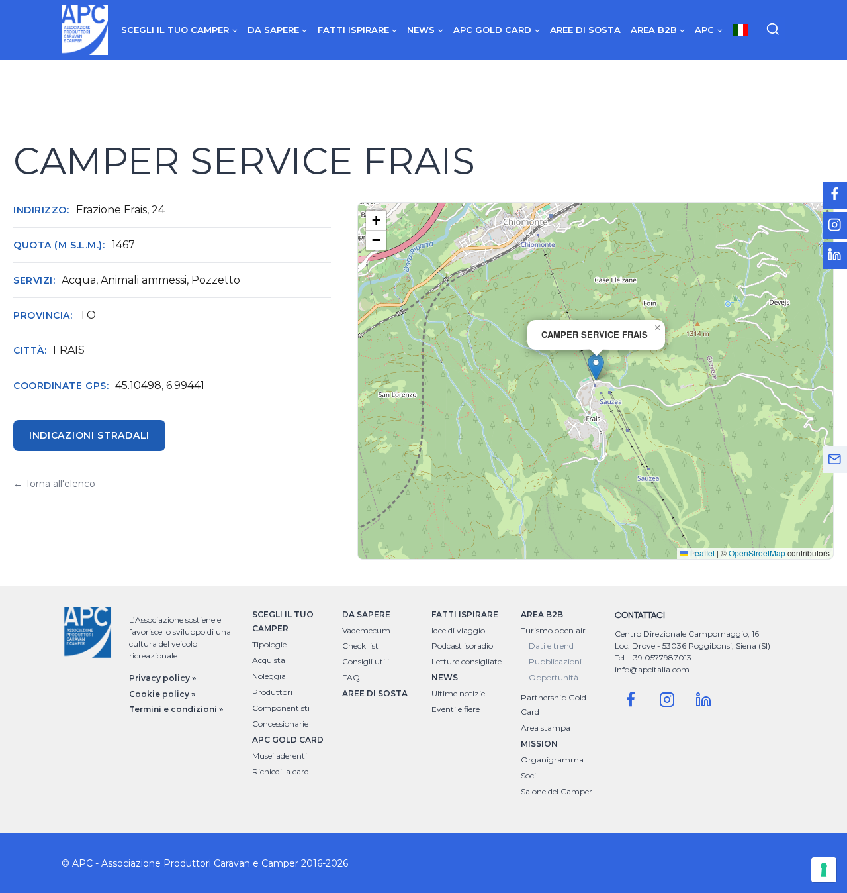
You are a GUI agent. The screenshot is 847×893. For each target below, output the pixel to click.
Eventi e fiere (455, 709)
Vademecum (366, 630)
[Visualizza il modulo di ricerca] (773, 30)
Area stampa (545, 728)
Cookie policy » (162, 694)
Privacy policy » (162, 678)
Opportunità (553, 677)
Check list (360, 646)
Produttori (272, 692)
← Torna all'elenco (54, 484)
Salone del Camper (556, 791)
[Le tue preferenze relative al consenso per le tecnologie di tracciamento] (823, 869)
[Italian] (741, 30)
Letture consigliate (466, 661)
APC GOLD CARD (288, 740)
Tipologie (269, 644)
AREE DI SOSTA (375, 693)
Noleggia (269, 676)
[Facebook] (630, 699)
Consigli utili (365, 661)
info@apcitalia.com (652, 669)
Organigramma (552, 759)
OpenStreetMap (757, 552)
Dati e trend (551, 646)
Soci (528, 775)
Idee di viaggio (458, 630)
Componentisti (281, 708)
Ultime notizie (458, 693)
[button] (596, 367)
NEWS (444, 677)
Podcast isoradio (462, 646)
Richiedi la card (280, 771)
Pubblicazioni (555, 661)
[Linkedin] (703, 699)
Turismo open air (553, 630)
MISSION (539, 744)
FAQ (351, 677)
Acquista (268, 660)
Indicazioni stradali (89, 435)
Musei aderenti (279, 756)
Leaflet (701, 552)
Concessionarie (280, 724)
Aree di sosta (585, 30)
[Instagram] (667, 699)
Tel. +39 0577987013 (653, 657)
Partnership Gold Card (553, 704)
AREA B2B (542, 614)
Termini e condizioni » (176, 709)
